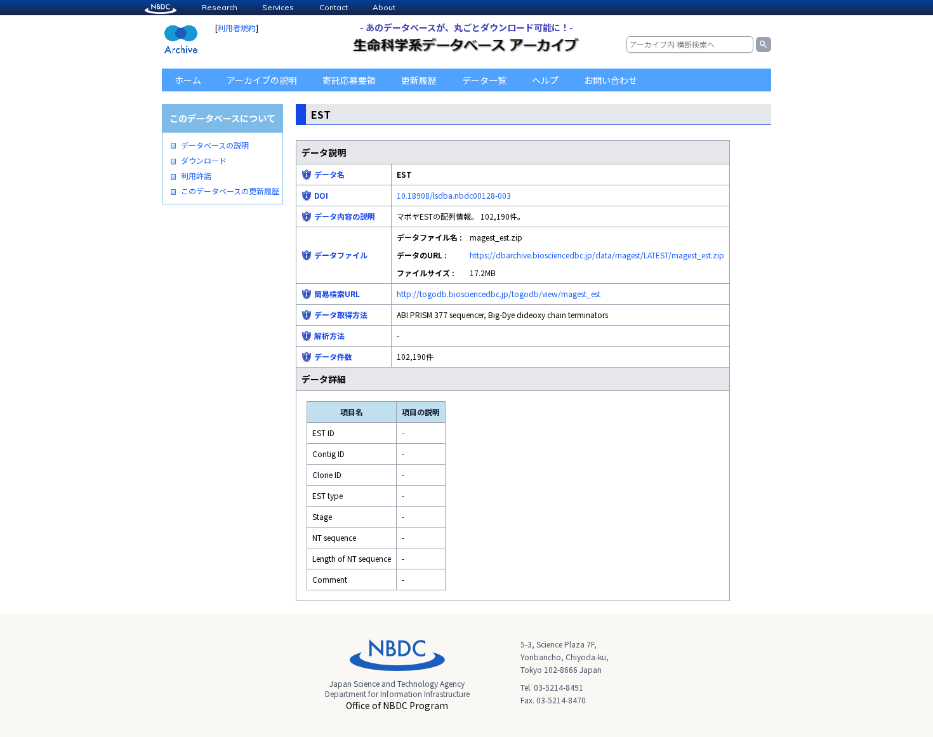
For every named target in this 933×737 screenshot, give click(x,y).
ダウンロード (204, 161)
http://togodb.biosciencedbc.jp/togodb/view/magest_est (498, 293)
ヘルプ (545, 80)
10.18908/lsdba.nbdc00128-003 (454, 195)
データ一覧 (484, 80)
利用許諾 (196, 176)
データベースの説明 (215, 145)
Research (219, 7)
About (384, 7)
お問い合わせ (610, 80)
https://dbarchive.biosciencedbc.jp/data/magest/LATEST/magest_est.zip (597, 254)
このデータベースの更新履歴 (230, 191)
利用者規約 (237, 27)
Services (278, 7)
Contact (333, 7)
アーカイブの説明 (262, 80)
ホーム (188, 80)
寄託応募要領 (349, 80)
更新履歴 (419, 80)
